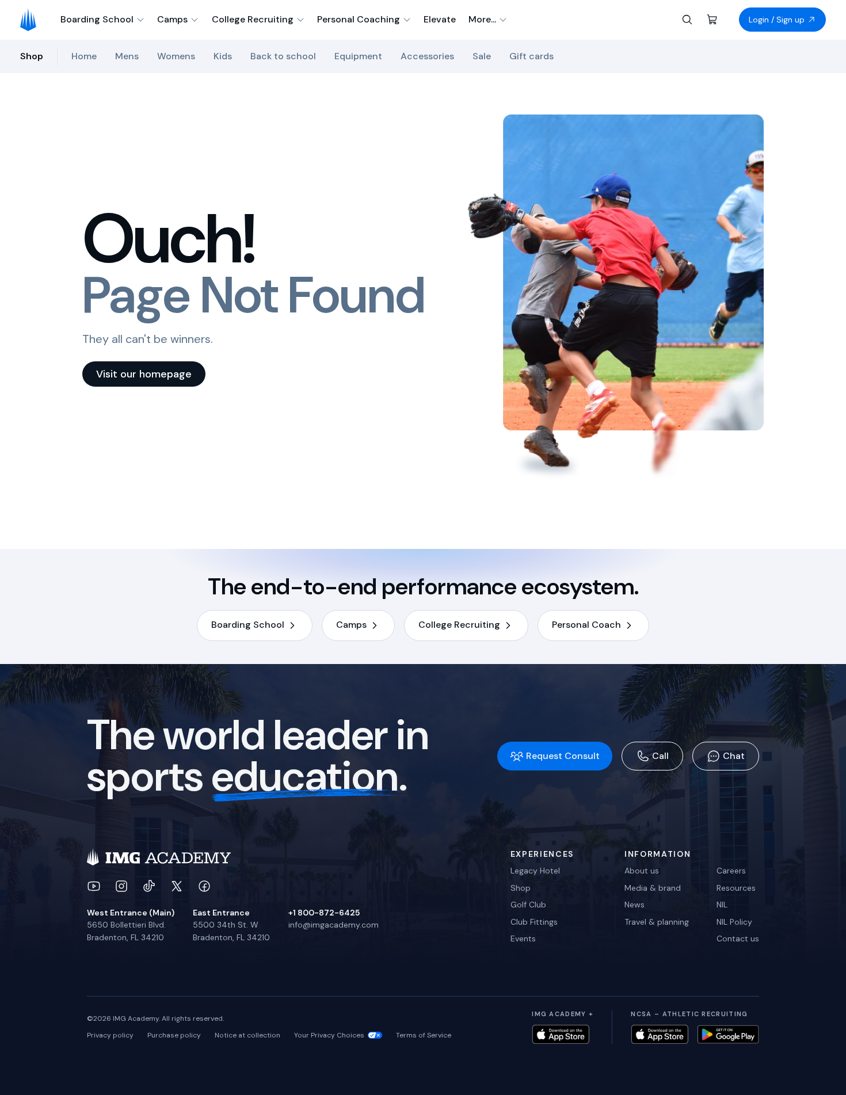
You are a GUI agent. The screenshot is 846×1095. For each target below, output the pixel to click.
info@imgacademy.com (333, 925)
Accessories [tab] (427, 56)
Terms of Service (423, 1035)
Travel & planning (656, 922)
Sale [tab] (481, 56)
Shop (520, 888)
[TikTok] (149, 886)
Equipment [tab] (358, 56)
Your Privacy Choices (329, 1035)
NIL (722, 904)
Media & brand (652, 888)
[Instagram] (121, 886)
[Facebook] (204, 886)
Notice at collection (247, 1035)
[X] (177, 886)
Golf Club (528, 904)
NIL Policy (734, 922)
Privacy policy (110, 1035)
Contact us (738, 938)
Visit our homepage (144, 374)
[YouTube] (94, 886)
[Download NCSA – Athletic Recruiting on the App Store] (659, 1034)
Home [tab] (84, 56)
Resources (736, 888)
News (634, 904)
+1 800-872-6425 (324, 912)
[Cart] (712, 19)
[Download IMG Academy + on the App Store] (560, 1034)
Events (523, 938)
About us (641, 870)
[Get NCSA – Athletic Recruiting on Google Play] (728, 1034)
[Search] (687, 19)
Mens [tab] (127, 56)
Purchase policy (174, 1035)
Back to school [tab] (283, 56)
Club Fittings (534, 922)
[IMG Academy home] (32, 19)
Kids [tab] (223, 56)
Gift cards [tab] (531, 56)
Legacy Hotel (535, 870)
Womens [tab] (176, 56)
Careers (731, 870)
